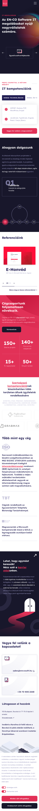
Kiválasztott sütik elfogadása (20, 806)
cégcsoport (20, 317)
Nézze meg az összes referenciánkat (22, 290)
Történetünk (11, 329)
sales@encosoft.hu (22, 670)
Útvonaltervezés (7, 718)
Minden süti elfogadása (19, 799)
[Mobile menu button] (35, 3)
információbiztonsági (12, 466)
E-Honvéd (16, 269)
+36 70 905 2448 (26, 692)
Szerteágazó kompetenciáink (17, 384)
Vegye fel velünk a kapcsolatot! (19, 131)
